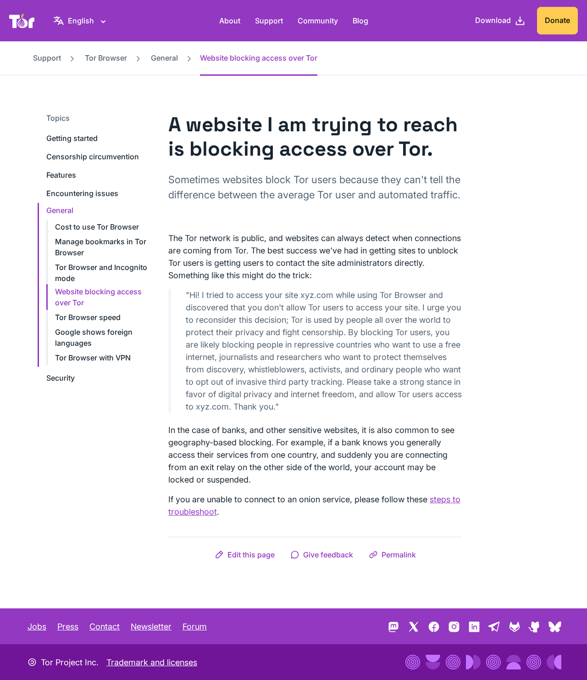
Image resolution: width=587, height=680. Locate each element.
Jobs (37, 626)
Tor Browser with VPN (93, 357)
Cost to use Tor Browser (97, 226)
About (229, 20)
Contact (104, 626)
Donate (557, 20)
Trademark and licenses (151, 662)
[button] (244, 555)
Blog (360, 20)
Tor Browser (106, 57)
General (164, 57)
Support (269, 20)
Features (61, 175)
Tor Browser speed (88, 317)
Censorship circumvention (92, 156)
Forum (195, 626)
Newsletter (151, 626)
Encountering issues (82, 193)
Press (67, 626)
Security (60, 377)
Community (318, 20)
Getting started (72, 138)
